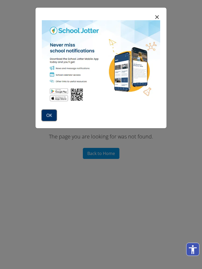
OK (49, 115)
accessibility (193, 249)
